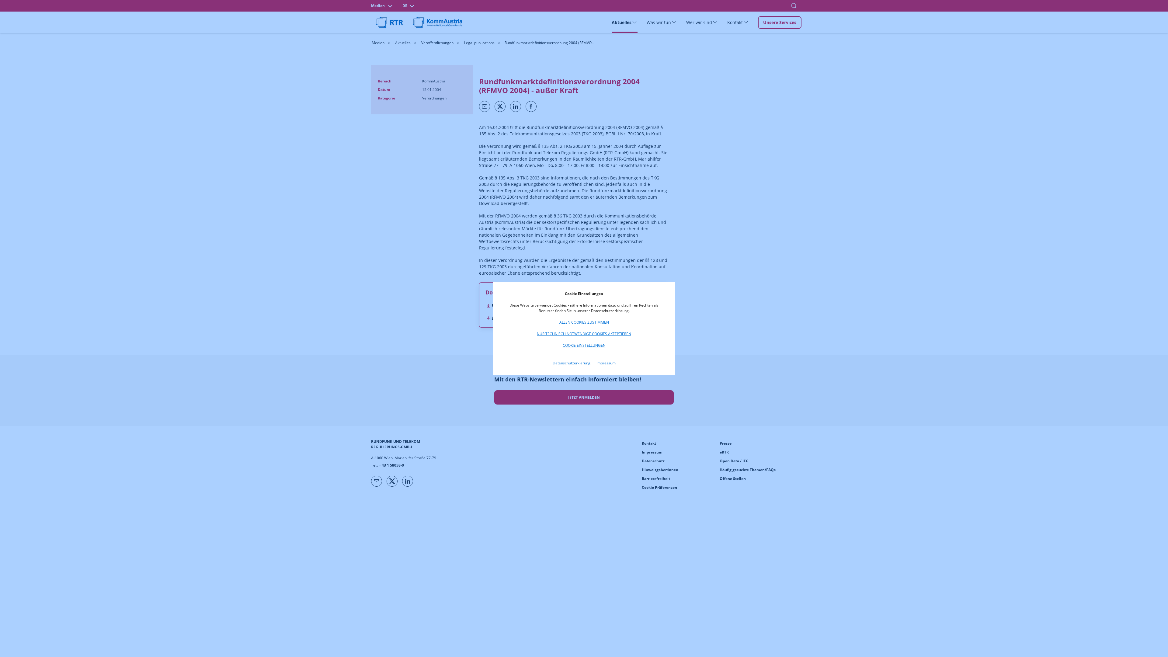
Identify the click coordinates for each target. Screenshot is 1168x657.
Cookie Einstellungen (584, 345)
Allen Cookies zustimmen (584, 322)
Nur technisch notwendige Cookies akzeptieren (584, 333)
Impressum (606, 363)
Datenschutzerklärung (571, 363)
